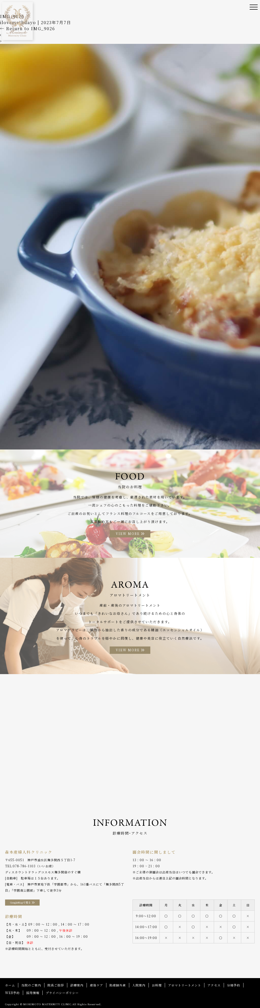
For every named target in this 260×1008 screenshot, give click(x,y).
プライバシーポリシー (62, 993)
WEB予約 (12, 993)
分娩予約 (233, 985)
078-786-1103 (24, 866)
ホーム (10, 985)
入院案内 (138, 985)
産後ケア (96, 985)
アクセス (214, 985)
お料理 (157, 985)
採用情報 (32, 993)
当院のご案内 (31, 985)
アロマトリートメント (184, 985)
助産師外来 (117, 985)
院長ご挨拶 (55, 985)
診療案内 (77, 985)
